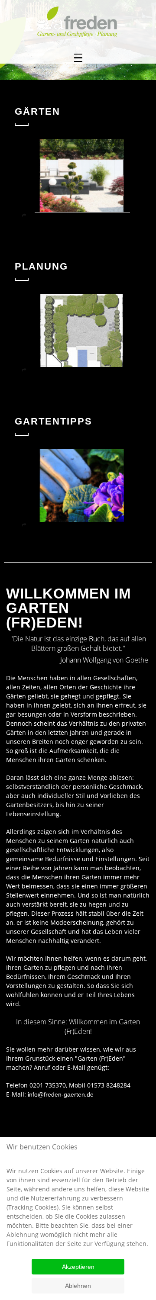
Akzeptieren (78, 1266)
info (33, 1094)
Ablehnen (78, 1285)
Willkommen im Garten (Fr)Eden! (68, 608)
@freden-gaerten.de (66, 1094)
